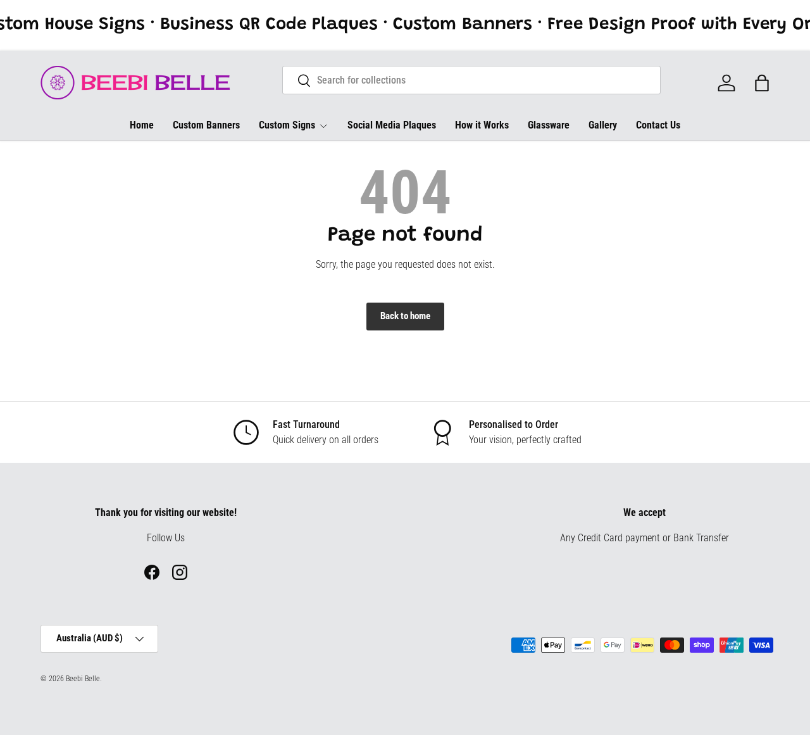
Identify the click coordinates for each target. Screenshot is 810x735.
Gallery (603, 125)
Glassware (549, 125)
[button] (762, 83)
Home (142, 125)
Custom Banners (206, 125)
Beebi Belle (83, 678)
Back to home (405, 316)
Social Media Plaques (391, 125)
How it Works (482, 125)
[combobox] (472, 80)
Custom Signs (287, 125)
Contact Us (658, 125)
